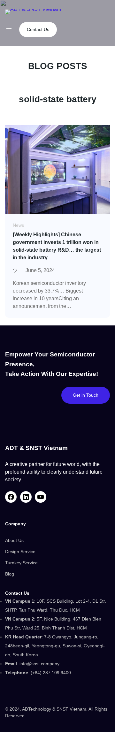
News (18, 225)
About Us (14, 540)
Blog (9, 573)
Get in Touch (85, 395)
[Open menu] (9, 30)
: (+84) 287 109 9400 (38, 672)
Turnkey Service (21, 562)
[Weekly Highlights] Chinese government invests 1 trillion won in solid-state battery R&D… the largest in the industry (57, 246)
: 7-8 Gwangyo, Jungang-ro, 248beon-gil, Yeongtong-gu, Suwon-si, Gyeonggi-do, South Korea (55, 645)
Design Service (20, 551)
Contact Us (38, 29)
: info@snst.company (32, 663)
